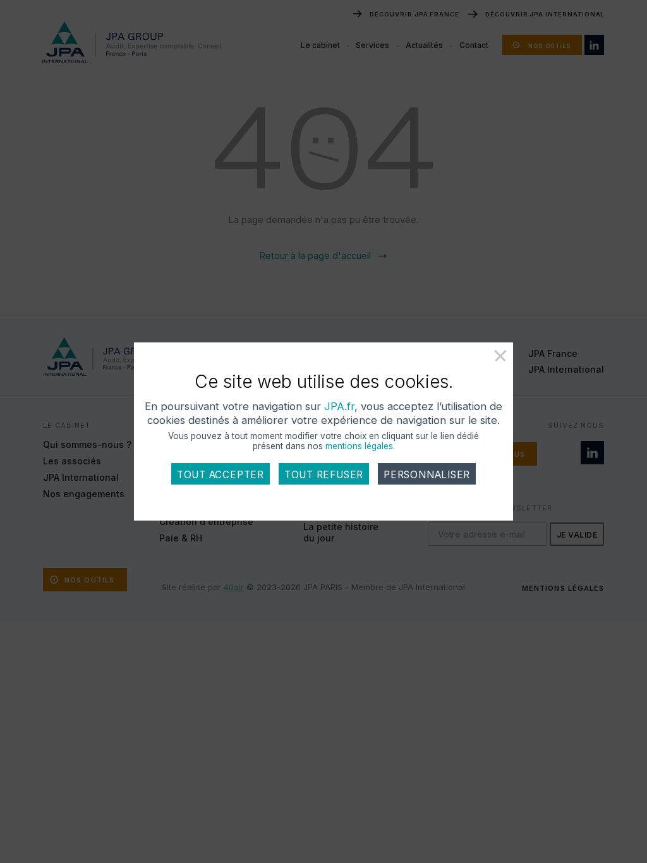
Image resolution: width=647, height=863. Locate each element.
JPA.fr (339, 406)
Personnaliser (427, 475)
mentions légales (359, 446)
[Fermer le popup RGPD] (487, 360)
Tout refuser (323, 475)
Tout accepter (220, 475)
